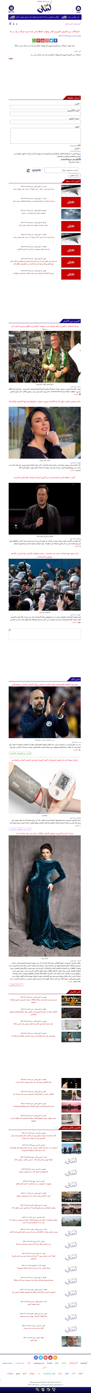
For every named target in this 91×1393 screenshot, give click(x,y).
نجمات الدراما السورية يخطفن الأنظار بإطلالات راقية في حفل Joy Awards (44, 833)
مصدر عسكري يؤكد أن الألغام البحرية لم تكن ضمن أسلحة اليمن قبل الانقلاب (33, 1232)
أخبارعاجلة (77, 24)
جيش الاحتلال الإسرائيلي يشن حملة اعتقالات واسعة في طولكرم (33, 273)
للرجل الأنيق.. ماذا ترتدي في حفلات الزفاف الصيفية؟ (33, 1268)
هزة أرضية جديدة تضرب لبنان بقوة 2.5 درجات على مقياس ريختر (33, 237)
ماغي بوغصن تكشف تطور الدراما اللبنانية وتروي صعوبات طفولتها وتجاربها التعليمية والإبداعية (45, 401)
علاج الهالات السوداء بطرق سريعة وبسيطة (33, 1316)
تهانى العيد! (33, 1340)
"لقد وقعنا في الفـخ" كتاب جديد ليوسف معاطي (33, 1172)
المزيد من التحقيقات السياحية (20, 753)
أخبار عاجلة (68, 24)
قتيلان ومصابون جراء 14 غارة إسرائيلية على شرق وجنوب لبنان (46, 17)
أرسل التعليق (74, 175)
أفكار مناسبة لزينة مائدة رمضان (33, 1328)
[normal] (13, 23)
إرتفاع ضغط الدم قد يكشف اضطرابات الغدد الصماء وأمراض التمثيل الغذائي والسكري (45, 760)
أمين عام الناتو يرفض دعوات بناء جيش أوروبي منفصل (33, 1196)
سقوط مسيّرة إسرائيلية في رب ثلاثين (33, 213)
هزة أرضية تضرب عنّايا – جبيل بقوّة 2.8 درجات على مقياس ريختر (33, 189)
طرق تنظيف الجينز (33, 1304)
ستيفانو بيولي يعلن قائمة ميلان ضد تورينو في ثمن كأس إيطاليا (33, 1280)
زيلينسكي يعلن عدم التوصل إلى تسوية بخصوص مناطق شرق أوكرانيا (33, 1036)
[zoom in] (10, 23)
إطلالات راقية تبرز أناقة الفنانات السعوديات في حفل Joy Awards (33, 1094)
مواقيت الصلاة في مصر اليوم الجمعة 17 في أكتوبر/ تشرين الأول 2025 (33, 1208)
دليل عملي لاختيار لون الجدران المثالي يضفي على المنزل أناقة (33, 1024)
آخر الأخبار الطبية (16, 985)
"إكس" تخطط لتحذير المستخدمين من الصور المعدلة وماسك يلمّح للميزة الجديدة (45, 477)
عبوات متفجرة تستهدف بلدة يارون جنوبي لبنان (33, 225)
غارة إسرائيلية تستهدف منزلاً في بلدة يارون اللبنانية (33, 249)
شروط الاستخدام (75, 151)
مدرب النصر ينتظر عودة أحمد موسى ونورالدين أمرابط (33, 1244)
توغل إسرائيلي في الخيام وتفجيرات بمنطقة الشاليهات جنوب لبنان (34, 201)
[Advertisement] (45, 78)
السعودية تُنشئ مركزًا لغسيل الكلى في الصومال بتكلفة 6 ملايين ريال (33, 1292)
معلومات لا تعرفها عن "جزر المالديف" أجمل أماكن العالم (33, 1184)
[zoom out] (16, 23)
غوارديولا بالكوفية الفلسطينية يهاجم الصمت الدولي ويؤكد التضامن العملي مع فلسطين (45, 684)
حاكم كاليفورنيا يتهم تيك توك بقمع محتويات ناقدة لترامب (33, 1082)
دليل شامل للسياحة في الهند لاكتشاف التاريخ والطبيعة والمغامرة (33, 1106)
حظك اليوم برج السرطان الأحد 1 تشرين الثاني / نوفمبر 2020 (33, 1160)
